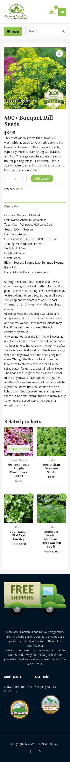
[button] (59, 53)
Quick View (19, 453)
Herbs (19, 189)
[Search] (63, 31)
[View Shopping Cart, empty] (52, 12)
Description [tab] (11, 206)
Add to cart (41, 178)
